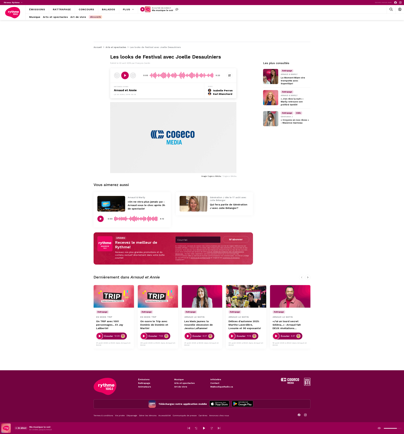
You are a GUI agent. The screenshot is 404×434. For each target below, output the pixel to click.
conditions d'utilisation (231, 258)
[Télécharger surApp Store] (219, 404)
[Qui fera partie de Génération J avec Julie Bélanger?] (193, 204)
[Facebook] (395, 2)
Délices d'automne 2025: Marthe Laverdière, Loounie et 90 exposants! (245, 325)
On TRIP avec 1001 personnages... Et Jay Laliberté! (109, 325)
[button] (189, 428)
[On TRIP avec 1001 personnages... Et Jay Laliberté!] (114, 296)
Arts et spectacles (184, 383)
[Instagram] (400, 2)
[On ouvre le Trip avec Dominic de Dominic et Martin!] (158, 296)
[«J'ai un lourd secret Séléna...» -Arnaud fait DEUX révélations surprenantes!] (290, 296)
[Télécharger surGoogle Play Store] (242, 404)
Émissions (144, 379)
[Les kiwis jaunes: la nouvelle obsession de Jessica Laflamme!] (202, 296)
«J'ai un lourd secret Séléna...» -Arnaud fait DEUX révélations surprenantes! (287, 325)
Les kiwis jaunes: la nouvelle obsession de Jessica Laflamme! (198, 325)
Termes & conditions (103, 415)
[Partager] (230, 75)
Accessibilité (164, 415)
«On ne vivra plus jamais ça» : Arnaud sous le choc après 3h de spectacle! (146, 205)
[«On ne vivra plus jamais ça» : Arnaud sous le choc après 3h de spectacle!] (111, 204)
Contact (214, 383)
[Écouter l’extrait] (125, 75)
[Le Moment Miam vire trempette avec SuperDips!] (270, 76)
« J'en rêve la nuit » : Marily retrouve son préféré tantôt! (292, 101)
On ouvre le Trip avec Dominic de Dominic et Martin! (154, 325)
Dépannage (132, 415)
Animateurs (144, 386)
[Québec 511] (307, 384)
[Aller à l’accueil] (12, 12)
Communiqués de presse (185, 415)
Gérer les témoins (148, 415)
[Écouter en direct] (142, 9)
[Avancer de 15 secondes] (133, 75)
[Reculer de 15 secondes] (117, 75)
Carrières (203, 415)
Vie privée (120, 415)
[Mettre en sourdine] (379, 428)
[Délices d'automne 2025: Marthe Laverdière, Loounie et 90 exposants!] (246, 296)
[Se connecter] (399, 9)
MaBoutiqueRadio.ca (221, 386)
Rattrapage (144, 383)
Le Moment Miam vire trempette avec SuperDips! (293, 80)
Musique (179, 379)
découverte (95, 17)
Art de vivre (180, 386)
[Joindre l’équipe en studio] (177, 9)
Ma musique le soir (162, 10)
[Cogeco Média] (290, 382)
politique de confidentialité (200, 258)
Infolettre (215, 379)
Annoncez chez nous (219, 415)
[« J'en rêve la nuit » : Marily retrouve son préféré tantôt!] (270, 97)
